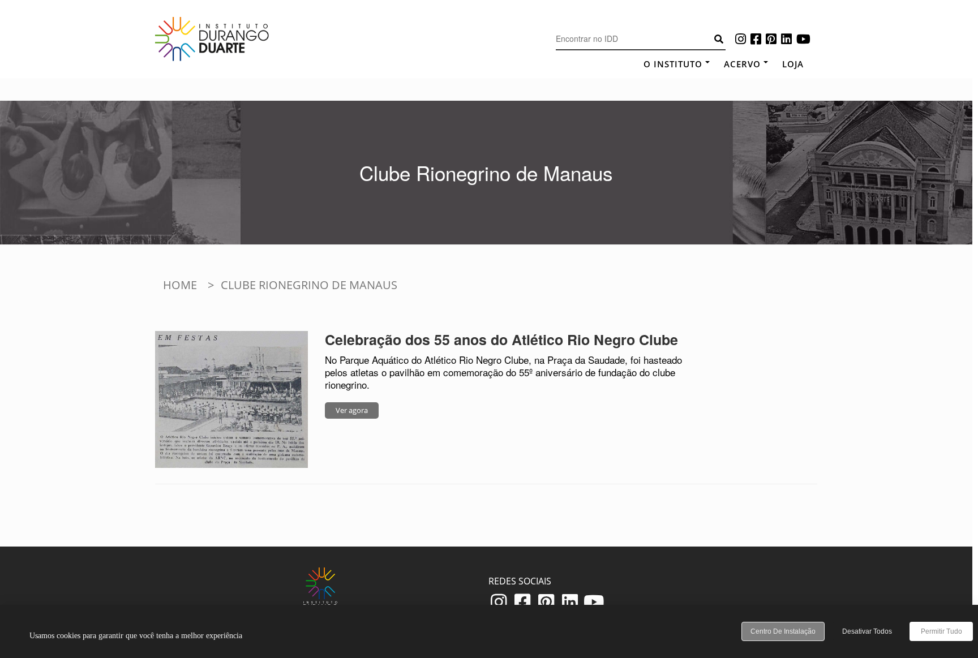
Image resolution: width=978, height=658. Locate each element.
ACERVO (742, 64)
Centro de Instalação (783, 631)
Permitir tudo (941, 631)
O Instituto (673, 64)
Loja (793, 64)
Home (180, 285)
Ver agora (352, 410)
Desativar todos (867, 631)
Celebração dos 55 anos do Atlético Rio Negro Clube (501, 339)
